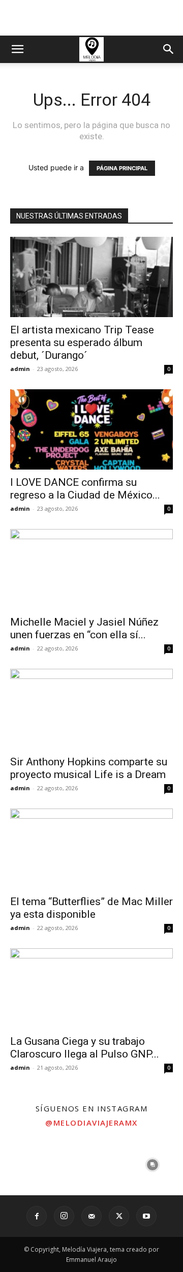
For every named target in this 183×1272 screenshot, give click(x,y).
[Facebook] (36, 1216)
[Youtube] (146, 1216)
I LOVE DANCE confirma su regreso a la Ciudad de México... (85, 488)
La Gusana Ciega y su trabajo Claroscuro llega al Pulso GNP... (84, 1047)
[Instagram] (64, 1216)
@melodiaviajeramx (91, 1123)
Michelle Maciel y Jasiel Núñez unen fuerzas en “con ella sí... (84, 628)
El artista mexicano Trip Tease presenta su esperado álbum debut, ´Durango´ (82, 342)
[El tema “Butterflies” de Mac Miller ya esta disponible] (91, 849)
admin (20, 369)
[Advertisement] (91, 17)
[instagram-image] (30, 1164)
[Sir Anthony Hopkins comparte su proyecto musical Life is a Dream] (91, 709)
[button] (17, 49)
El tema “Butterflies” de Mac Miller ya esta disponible (91, 907)
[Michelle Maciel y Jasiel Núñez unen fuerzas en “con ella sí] (91, 569)
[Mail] (91, 1216)
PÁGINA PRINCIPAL (122, 168)
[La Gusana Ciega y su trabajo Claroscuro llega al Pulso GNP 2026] (91, 988)
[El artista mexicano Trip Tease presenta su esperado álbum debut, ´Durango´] (91, 277)
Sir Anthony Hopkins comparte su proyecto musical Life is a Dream (88, 768)
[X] (119, 1216)
